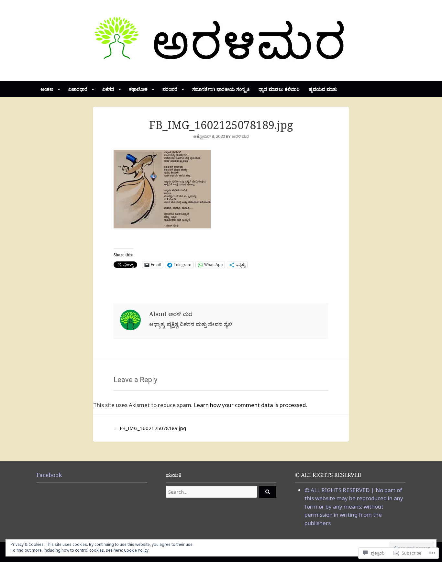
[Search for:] (221, 492)
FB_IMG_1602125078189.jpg (150, 428)
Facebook (49, 475)
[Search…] (267, 492)
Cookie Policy (136, 550)
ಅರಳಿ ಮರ (240, 136)
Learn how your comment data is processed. (250, 405)
